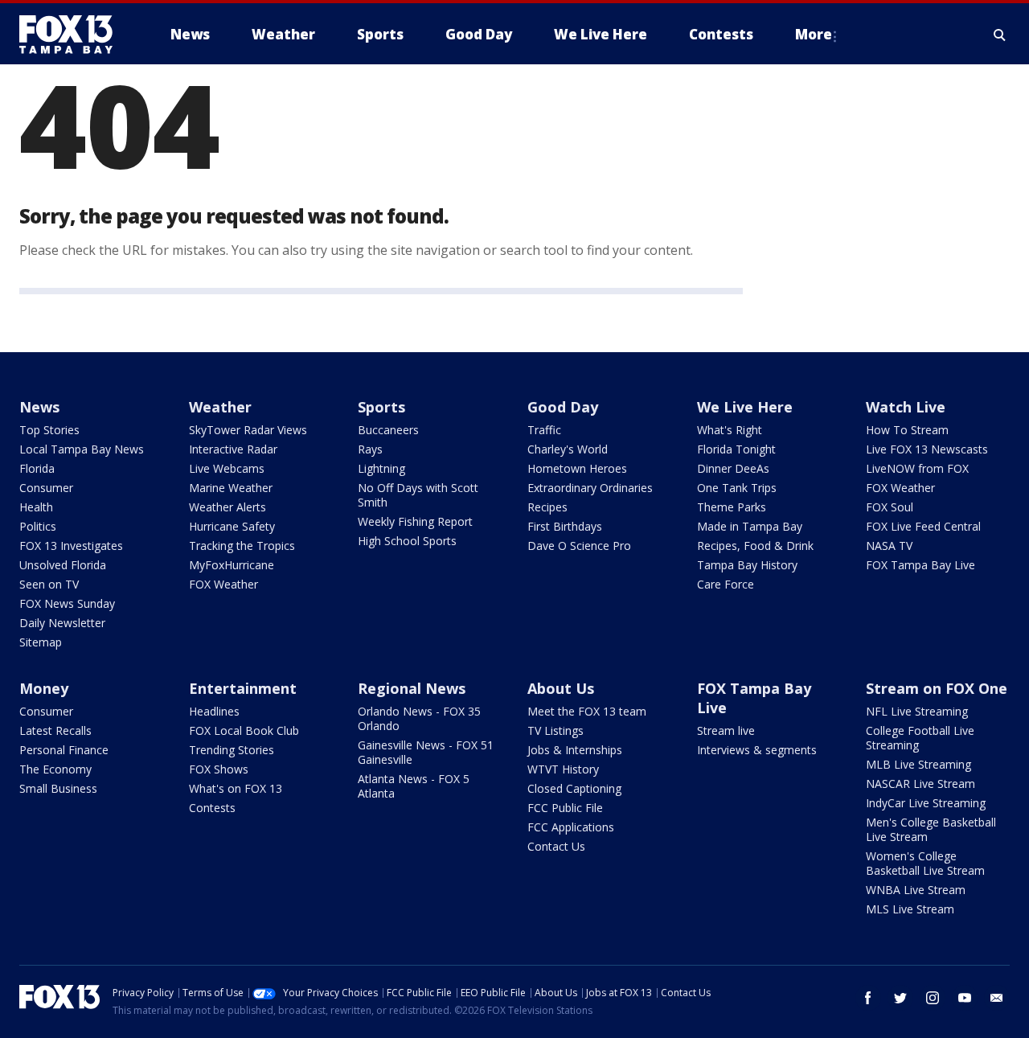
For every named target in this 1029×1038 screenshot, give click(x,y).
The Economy (55, 769)
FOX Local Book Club (244, 730)
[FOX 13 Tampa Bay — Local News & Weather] (72, 34)
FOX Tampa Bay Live (920, 564)
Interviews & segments (757, 749)
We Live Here (745, 406)
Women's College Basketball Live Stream (925, 863)
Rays (370, 449)
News (39, 406)
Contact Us (556, 846)
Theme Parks (731, 507)
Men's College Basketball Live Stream (931, 829)
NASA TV (889, 545)
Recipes (547, 507)
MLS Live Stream (910, 909)
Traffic (544, 429)
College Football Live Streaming (920, 738)
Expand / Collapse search (1000, 35)
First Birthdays (564, 526)
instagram (932, 998)
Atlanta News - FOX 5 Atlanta (413, 786)
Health (36, 507)
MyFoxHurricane (231, 564)
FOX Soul (889, 507)
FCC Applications (570, 827)
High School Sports (407, 540)
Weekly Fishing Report (415, 521)
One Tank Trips (737, 487)
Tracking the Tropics (242, 545)
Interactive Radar (233, 449)
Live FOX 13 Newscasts (927, 449)
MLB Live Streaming (918, 764)
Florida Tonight (736, 449)
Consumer (46, 487)
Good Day (562, 406)
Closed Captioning (574, 788)
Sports (381, 406)
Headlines (214, 711)
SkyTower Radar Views (248, 429)
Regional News (411, 688)
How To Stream (907, 429)
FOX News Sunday (67, 603)
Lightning (381, 468)
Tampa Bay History (747, 564)
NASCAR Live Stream (920, 783)
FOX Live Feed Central (923, 526)
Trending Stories (231, 749)
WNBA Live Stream (915, 889)
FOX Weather (223, 584)
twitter (900, 998)
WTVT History (563, 769)
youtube (965, 998)
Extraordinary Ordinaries (590, 487)
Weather (220, 406)
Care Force (725, 584)
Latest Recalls (55, 730)
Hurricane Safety (232, 526)
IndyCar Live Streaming (926, 802)
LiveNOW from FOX (917, 468)
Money (43, 688)
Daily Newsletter (62, 622)
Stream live (726, 730)
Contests (212, 807)
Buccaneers (388, 429)
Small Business (58, 788)
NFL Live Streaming (917, 711)
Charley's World (567, 449)
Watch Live (905, 406)
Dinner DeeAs (733, 468)
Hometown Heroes (577, 468)
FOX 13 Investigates (71, 545)
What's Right (729, 429)
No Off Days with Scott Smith (418, 495)
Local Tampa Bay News (81, 449)
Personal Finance (64, 749)
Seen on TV (49, 584)
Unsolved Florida (62, 564)
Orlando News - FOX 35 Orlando (419, 718)
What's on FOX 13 (235, 788)
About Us (560, 688)
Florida (37, 468)
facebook (868, 998)
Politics (37, 526)
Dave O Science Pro (579, 545)
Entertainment (243, 688)
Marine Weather (231, 487)
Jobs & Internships (574, 749)
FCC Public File (565, 807)
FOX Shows (218, 769)
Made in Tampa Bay (749, 526)
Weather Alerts (227, 507)
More (813, 34)
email (997, 998)
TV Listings (555, 730)
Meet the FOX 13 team (586, 711)
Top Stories (49, 429)
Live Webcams (226, 468)
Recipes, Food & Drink (755, 545)
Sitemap (40, 642)
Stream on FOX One (936, 688)
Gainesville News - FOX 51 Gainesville (426, 752)
